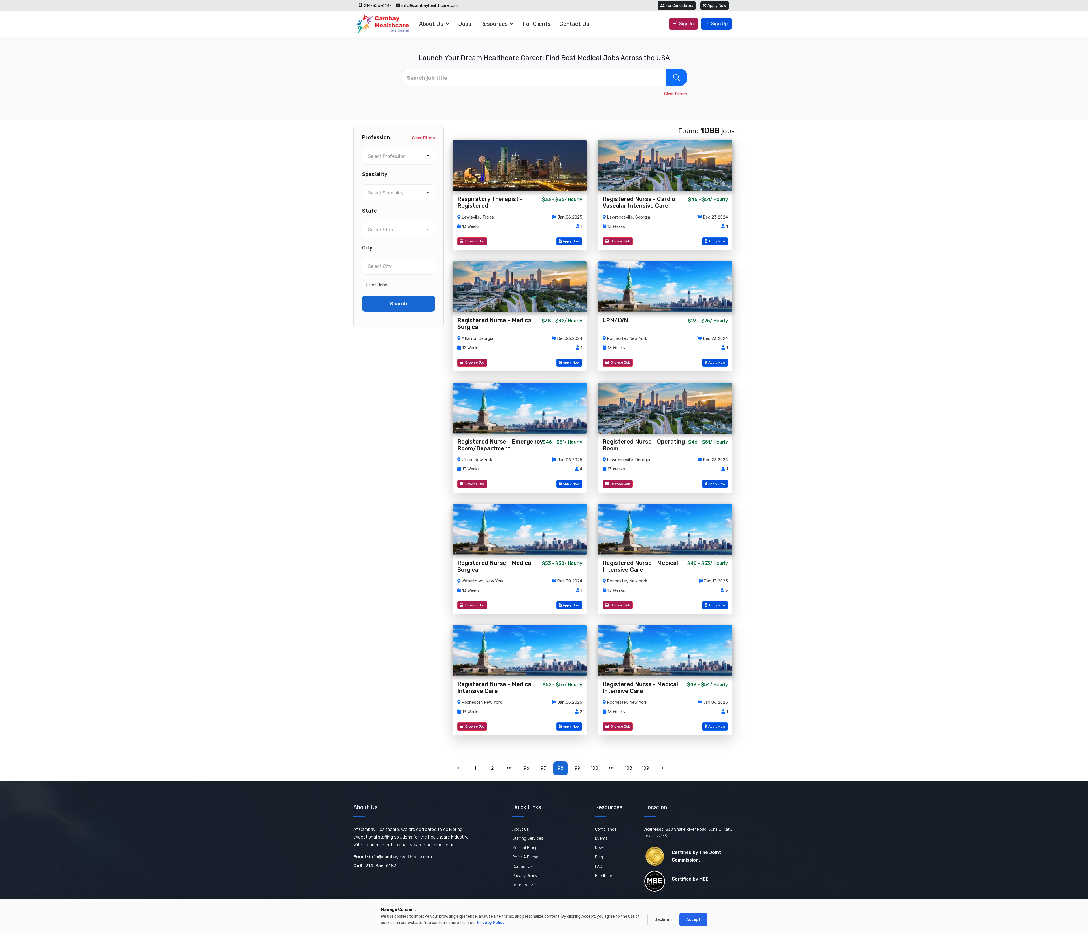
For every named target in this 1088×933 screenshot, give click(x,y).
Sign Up (719, 23)
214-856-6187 (377, 5)
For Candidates (679, 5)
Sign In (686, 23)
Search (398, 303)
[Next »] (662, 768)
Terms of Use (524, 885)
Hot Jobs (378, 284)
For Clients (537, 23)
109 (645, 768)
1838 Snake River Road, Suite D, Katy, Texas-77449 (688, 833)
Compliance (606, 829)
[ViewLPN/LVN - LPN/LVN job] (665, 286)
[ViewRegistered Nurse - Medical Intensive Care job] (665, 529)
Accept (693, 919)
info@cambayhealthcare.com (429, 5)
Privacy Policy (524, 875)
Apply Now (716, 5)
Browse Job (474, 241)
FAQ (598, 866)
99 (577, 768)
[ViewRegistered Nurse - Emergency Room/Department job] (520, 408)
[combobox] (398, 156)
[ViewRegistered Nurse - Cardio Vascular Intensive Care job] (665, 165)
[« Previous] (458, 768)
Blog (599, 857)
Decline (661, 919)
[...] (509, 768)
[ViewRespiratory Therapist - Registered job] (520, 165)
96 (526, 768)
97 (543, 768)
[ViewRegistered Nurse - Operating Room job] (665, 408)
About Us (431, 23)
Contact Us (574, 23)
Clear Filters (675, 93)
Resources (494, 23)
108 (628, 768)
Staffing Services (527, 838)
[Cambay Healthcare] (381, 24)
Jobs (464, 23)
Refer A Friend (525, 857)
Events (601, 838)
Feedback (604, 875)
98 (560, 768)
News (600, 847)
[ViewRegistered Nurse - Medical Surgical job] (520, 286)
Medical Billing (524, 847)
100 (594, 768)
